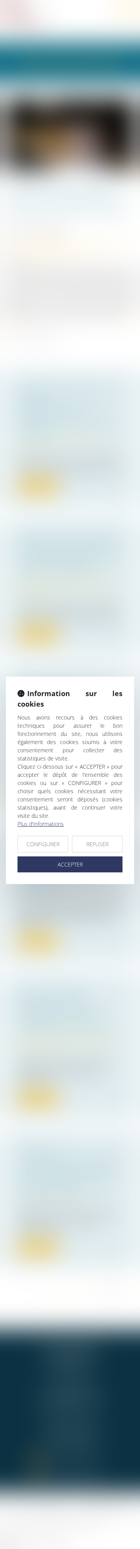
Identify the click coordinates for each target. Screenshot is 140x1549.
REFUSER (97, 844)
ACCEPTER (70, 864)
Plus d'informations (41, 824)
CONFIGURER (43, 844)
